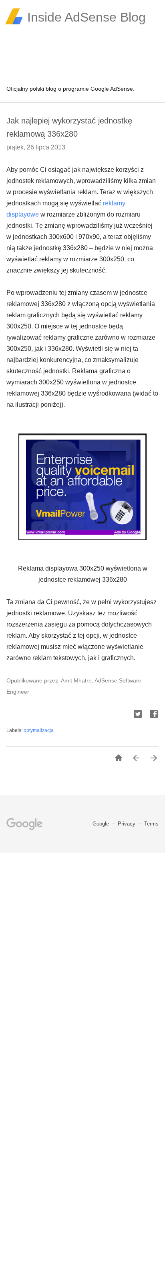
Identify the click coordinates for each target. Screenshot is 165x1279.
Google (102, 824)
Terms (151, 824)
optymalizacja (39, 730)
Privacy (127, 824)
